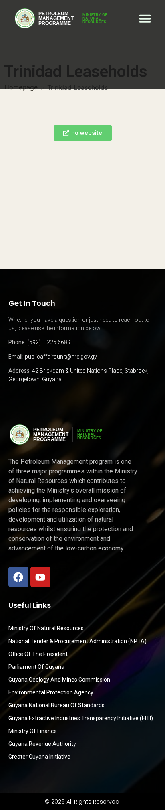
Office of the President (38, 654)
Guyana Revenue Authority (42, 744)
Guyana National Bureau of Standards (56, 705)
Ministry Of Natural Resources (46, 628)
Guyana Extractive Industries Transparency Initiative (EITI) (80, 718)
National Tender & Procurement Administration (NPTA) (77, 641)
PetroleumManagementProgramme (56, 18)
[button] (145, 18)
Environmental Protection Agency (50, 692)
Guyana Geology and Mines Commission (59, 679)
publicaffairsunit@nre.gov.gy (61, 356)
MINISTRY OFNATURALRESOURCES (94, 18)
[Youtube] (40, 577)
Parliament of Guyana (36, 667)
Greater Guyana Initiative (39, 756)
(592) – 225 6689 (48, 342)
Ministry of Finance (32, 731)
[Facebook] (18, 577)
